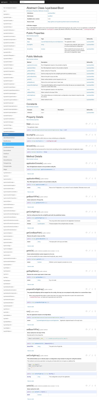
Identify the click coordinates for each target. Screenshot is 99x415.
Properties (35, 11)
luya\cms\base (7, 201)
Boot (5, 144)
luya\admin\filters (8, 58)
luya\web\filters (7, 321)
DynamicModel (7, 150)
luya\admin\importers (9, 71)
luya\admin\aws (7, 23)
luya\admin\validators (9, 131)
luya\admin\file (7, 52)
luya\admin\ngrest (8, 80)
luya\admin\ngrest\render (10, 96)
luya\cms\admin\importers (10, 198)
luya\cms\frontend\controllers (11, 226)
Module (5, 157)
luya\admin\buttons (8, 33)
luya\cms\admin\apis (9, 182)
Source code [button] (31, 174)
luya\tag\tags (7, 280)
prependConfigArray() (32, 85)
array (33, 218)
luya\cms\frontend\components (11, 223)
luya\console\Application (57, 41)
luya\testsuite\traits (8, 302)
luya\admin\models (8, 77)
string (42, 44)
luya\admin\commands (9, 36)
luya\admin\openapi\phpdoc (10, 109)
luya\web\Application (46, 41)
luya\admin (6, 14)
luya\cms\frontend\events (10, 229)
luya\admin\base (8, 27)
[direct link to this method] (92, 124)
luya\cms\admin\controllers (10, 191)
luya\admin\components (10, 39)
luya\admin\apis (8, 17)
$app (28, 41)
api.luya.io (4, 2)
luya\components (8, 252)
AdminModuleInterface (9, 138)
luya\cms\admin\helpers (9, 195)
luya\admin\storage (8, 122)
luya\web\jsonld (7, 325)
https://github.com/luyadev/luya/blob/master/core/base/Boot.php (63, 21)
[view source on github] (86, 124)
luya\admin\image (8, 68)
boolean (43, 49)
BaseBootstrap (7, 141)
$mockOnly (30, 49)
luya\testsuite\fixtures (9, 296)
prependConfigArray (40, 302)
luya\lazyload (7, 271)
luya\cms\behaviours (9, 204)
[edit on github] (89, 124)
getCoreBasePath (40, 238)
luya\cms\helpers (8, 233)
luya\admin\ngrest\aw (9, 84)
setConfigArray (39, 373)
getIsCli (39, 259)
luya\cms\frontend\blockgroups (11, 214)
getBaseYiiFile (40, 202)
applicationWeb (40, 184)
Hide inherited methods (32, 59)
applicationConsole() (32, 65)
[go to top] (95, 124)
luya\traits (6, 312)
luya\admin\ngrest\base (9, 87)
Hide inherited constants (32, 106)
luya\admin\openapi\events (10, 106)
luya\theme (6, 309)
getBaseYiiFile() (31, 70)
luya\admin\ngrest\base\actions (11, 90)
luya (5, 11)
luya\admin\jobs (8, 74)
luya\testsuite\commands (10, 290)
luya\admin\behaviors (9, 30)
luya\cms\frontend (8, 207)
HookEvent (6, 153)
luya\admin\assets (8, 20)
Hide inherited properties (33, 36)
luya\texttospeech (8, 306)
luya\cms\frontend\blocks (10, 217)
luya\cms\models (8, 242)
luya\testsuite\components (10, 293)
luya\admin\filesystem (9, 55)
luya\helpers (7, 268)
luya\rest (6, 274)
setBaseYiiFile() (31, 92)
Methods (41, 11)
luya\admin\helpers (8, 65)
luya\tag (6, 277)
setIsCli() (29, 99)
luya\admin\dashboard (9, 46)
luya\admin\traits (8, 128)
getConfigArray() (31, 73)
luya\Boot (50, 16)
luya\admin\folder (8, 61)
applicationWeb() (31, 68)
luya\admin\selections (9, 118)
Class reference (13, 2)
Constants (46, 11)
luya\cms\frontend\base (9, 210)
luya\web (6, 318)
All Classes (29, 11)
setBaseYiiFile (39, 343)
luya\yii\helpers (7, 331)
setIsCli (37, 392)
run (61, 317)
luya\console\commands (10, 258)
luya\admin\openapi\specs (10, 112)
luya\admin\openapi (8, 103)
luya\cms (6, 176)
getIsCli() (29, 79)
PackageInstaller (8, 166)
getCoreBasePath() (32, 76)
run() (28, 89)
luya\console (7, 255)
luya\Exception (41, 223)
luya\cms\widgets (8, 249)
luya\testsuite (7, 283)
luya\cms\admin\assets (9, 185)
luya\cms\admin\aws (9, 188)
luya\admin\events (8, 49)
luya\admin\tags (8, 125)
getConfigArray (39, 218)
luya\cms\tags (7, 245)
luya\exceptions (7, 264)
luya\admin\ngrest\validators (11, 99)
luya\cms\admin (8, 179)
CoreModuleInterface (9, 147)
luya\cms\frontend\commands (11, 220)
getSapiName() (31, 82)
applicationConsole (46, 169)
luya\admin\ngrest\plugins (10, 93)
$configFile (30, 44)
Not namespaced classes (10, 8)
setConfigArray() (31, 95)
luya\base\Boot (51, 13)
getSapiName (39, 277)
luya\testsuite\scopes (9, 299)
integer (38, 169)
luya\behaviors (7, 172)
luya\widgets (7, 328)
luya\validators (7, 315)
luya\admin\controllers (9, 42)
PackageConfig (7, 163)
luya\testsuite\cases (8, 287)
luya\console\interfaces (9, 261)
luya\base (6, 134)
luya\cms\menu (7, 239)
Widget (5, 169)
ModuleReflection (8, 160)
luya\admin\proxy (8, 115)
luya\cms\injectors (8, 236)
